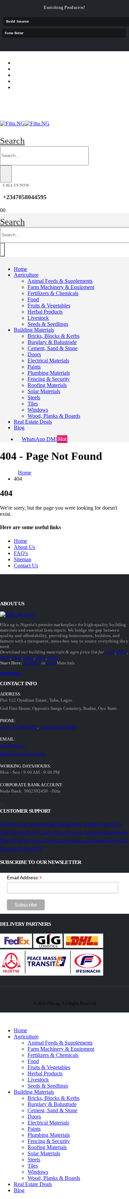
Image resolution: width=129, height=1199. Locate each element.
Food (33, 299)
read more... (11, 672)
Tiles (33, 403)
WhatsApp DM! (44, 439)
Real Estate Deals (33, 422)
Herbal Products (45, 312)
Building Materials (34, 330)
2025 (41, 657)
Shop (26, 63)
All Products (11, 824)
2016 (110, 651)
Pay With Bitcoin (91, 824)
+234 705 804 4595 (18, 726)
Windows (38, 410)
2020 (5, 657)
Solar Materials (44, 391)
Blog (19, 427)
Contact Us (26, 565)
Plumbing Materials (49, 373)
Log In (29, 87)
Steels (34, 397)
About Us (24, 547)
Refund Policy (25, 832)
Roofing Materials (47, 385)
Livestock (38, 318)
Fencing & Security (49, 379)
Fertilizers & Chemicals (53, 293)
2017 (122, 651)
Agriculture (26, 275)
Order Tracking (60, 824)
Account (33, 69)
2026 (53, 657)
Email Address (24, 877)
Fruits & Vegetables (49, 305)
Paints (34, 367)
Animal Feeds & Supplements (60, 281)
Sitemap (22, 559)
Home (20, 269)
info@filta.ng (12, 745)
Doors (34, 354)
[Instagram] (4, 805)
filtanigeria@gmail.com (22, 753)
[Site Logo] (25, 123)
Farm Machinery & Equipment (61, 287)
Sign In (16, 848)
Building (32, 662)
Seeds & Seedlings (48, 324)
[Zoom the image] (19, 614)
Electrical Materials (48, 360)
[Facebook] (0, 805)
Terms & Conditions (85, 832)
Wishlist (32, 75)
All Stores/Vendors (27, 840)
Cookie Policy (52, 832)
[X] (2, 805)
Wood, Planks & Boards (54, 416)
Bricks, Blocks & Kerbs (53, 336)
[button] (12, 141)
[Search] (6, 173)
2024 (29, 657)
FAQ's (21, 553)
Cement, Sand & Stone (52, 348)
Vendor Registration (90, 840)
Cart (26, 81)
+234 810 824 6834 (57, 726)
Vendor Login (58, 840)
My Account (35, 824)
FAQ (37, 848)
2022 (17, 657)
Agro (51, 662)
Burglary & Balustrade (52, 342)
